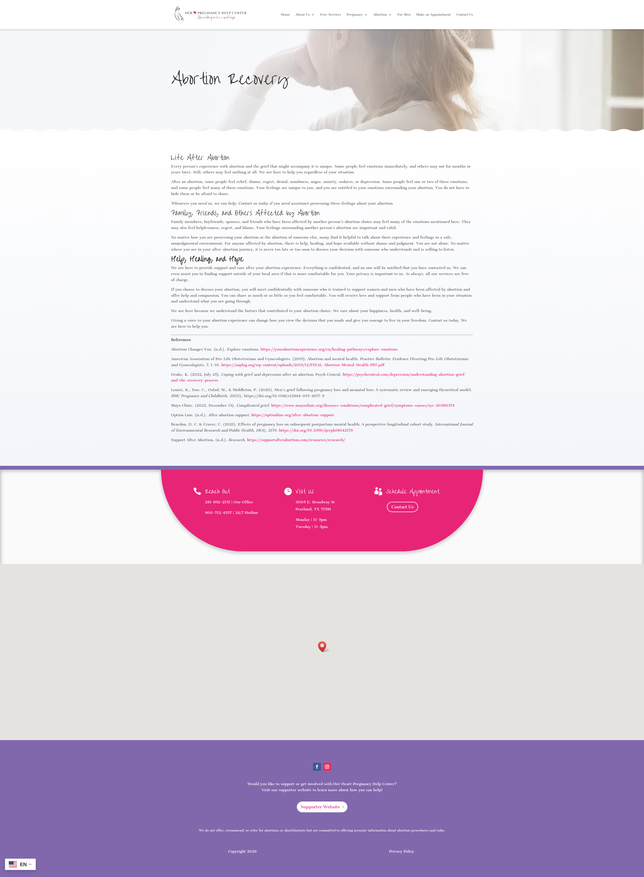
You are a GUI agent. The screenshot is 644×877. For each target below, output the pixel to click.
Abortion (380, 14)
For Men (404, 14)
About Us (303, 14)
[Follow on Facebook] (317, 767)
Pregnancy (355, 14)
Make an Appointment (433, 14)
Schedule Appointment (412, 491)
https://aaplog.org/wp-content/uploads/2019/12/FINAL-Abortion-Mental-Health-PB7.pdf (302, 365)
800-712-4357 (218, 512)
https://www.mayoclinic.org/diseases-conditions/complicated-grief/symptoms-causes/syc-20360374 (363, 405)
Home (285, 14)
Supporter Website (320, 806)
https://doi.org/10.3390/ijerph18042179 (316, 430)
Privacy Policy (401, 851)
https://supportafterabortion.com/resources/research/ (296, 440)
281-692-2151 (217, 502)
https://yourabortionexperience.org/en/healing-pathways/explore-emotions (329, 349)
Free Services (330, 14)
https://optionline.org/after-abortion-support (292, 415)
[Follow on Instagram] (327, 767)
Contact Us (464, 14)
